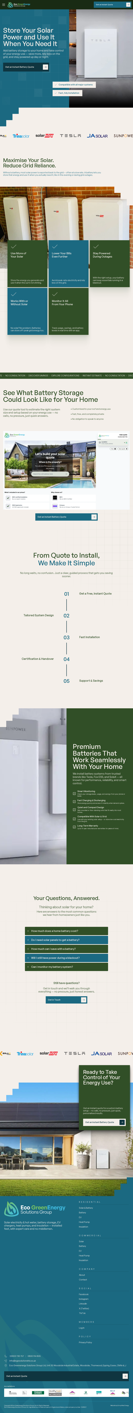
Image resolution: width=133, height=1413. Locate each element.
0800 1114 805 (34, 1356)
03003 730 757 (16, 1356)
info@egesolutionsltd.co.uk (22, 1360)
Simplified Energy (123, 1405)
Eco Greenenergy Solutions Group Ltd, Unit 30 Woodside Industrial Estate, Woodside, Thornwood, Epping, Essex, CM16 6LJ (67, 1365)
